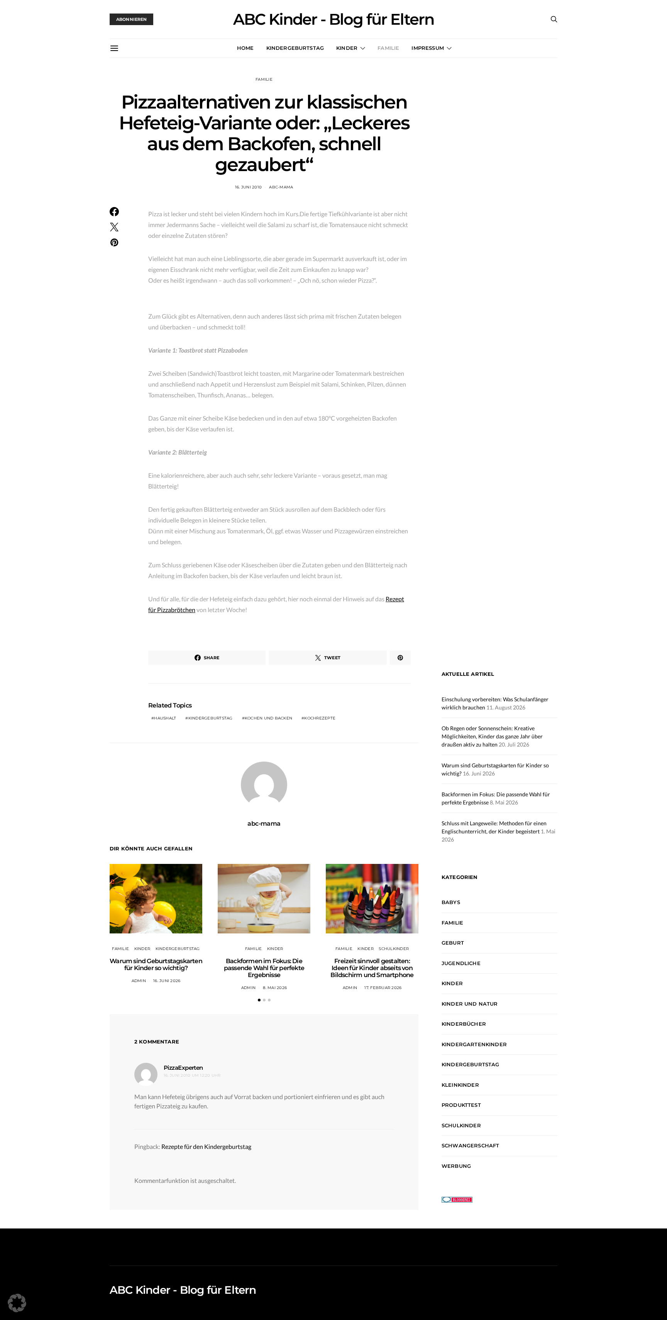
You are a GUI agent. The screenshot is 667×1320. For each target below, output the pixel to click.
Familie (388, 48)
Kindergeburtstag (295, 48)
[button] (259, 1000)
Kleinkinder (460, 1085)
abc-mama (281, 187)
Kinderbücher (464, 1024)
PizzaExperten (183, 1067)
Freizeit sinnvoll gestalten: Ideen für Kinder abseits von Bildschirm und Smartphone (371, 968)
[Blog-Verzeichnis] (457, 1199)
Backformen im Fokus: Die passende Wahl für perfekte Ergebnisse (264, 968)
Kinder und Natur (470, 1004)
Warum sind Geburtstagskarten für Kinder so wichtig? (156, 964)
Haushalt (165, 718)
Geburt (453, 943)
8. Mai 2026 (275, 987)
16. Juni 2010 (248, 187)
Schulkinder (394, 948)
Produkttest (461, 1105)
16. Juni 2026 (166, 980)
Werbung (456, 1166)
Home (245, 48)
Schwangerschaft (470, 1145)
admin (139, 980)
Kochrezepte (319, 718)
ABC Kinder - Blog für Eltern (333, 19)
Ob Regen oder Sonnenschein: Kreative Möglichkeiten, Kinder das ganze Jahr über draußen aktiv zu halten (492, 736)
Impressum (427, 48)
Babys (451, 902)
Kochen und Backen (268, 718)
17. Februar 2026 (382, 987)
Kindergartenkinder (474, 1044)
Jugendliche (461, 963)
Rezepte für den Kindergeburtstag (206, 1146)
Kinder (346, 48)
